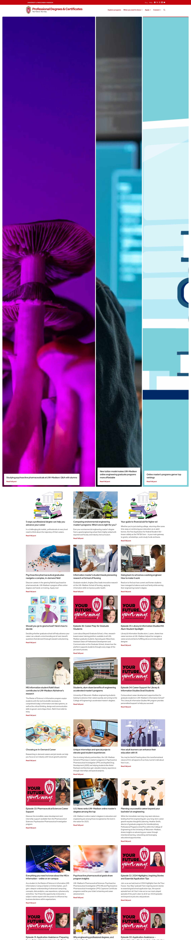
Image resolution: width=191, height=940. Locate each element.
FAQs (150, 2)
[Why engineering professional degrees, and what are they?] (95, 920)
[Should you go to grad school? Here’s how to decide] (48, 609)
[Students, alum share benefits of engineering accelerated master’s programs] (95, 671)
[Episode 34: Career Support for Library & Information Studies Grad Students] (143, 671)
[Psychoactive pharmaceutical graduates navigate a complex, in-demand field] (48, 558)
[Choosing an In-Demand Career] (48, 733)
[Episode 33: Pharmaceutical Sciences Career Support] (48, 792)
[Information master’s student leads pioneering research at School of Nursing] (95, 558)
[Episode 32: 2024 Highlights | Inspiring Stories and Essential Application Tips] (143, 858)
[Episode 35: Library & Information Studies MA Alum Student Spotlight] (143, 609)
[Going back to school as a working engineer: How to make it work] (143, 558)
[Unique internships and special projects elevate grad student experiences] (95, 733)
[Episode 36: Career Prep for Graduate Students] (95, 609)
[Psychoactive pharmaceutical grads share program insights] (95, 858)
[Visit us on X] (157, 2)
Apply (147, 10)
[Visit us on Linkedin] (162, 2)
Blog (146, 2)
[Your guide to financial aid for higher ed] (143, 505)
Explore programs (114, 10)
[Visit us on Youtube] (164, 2)
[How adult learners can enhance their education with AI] (143, 733)
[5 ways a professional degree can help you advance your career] (48, 505)
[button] (164, 10)
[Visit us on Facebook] (155, 2)
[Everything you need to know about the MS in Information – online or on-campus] (48, 858)
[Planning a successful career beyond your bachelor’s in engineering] (143, 792)
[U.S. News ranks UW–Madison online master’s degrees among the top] (95, 792)
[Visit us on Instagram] (159, 2)
